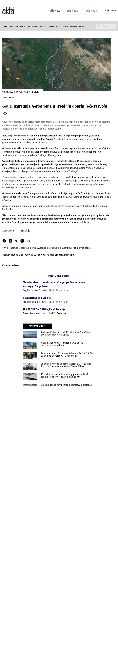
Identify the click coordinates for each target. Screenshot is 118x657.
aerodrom (8, 230)
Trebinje (25, 230)
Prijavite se (110, 10)
